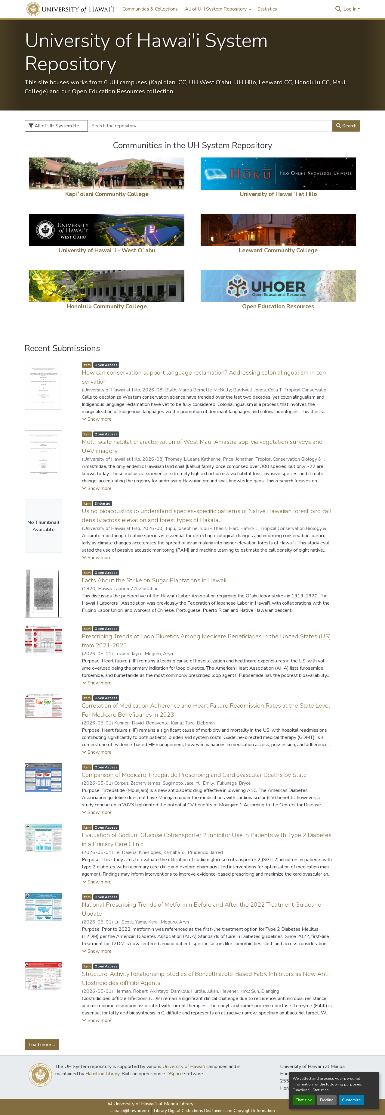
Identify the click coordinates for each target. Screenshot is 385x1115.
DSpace (174, 1073)
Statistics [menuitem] (267, 9)
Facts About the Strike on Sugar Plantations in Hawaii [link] (154, 580)
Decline (326, 1100)
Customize (351, 1100)
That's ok (304, 1100)
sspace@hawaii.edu (129, 1110)
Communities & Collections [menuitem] (150, 9)
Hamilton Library (102, 1073)
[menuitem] (217, 9)
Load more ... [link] (42, 1044)
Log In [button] (350, 9)
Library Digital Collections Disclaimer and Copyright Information (214, 1110)
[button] (70, 9)
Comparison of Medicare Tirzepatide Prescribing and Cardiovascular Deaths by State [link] (194, 775)
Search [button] (348, 126)
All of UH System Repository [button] (216, 9)
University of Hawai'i (183, 1066)
